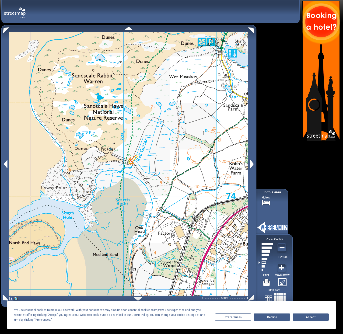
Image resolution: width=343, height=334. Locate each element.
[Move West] (5, 164)
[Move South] (138, 299)
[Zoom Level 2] (266, 266)
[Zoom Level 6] (266, 251)
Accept (311, 317)
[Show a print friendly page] (266, 280)
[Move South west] (4, 298)
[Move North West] (5, 29)
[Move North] (129, 28)
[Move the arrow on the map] (282, 280)
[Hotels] (266, 202)
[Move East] (252, 164)
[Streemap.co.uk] (15, 10)
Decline (272, 317)
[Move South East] (252, 298)
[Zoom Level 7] (266, 248)
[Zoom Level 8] (266, 244)
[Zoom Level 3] (266, 262)
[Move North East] (252, 29)
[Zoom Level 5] (266, 255)
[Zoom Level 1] (266, 270)
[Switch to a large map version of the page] (275, 298)
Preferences (233, 317)
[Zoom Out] (282, 248)
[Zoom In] (282, 268)
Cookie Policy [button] (140, 315)
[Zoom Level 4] (266, 259)
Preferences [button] (42, 319)
